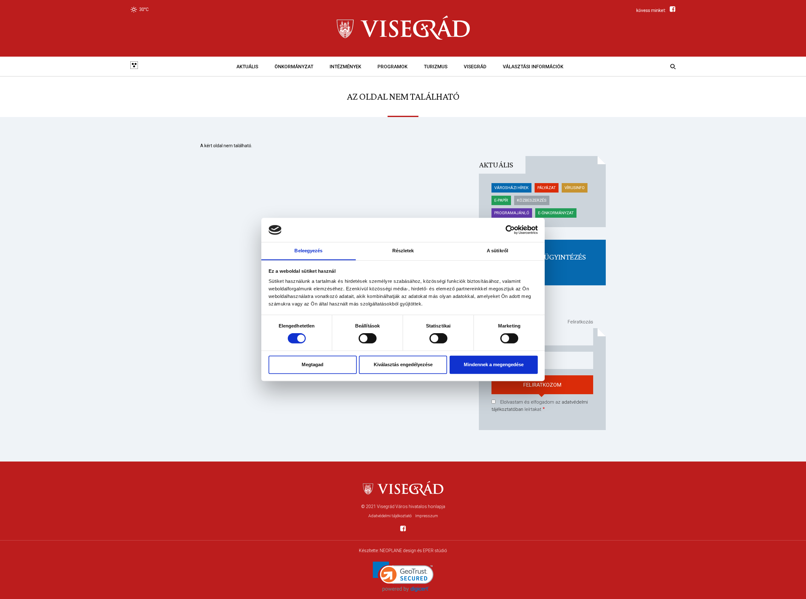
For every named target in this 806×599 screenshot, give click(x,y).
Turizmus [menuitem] (435, 67)
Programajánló (511, 212)
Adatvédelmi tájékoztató (390, 515)
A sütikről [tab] (497, 250)
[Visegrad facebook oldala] (403, 530)
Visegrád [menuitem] (475, 67)
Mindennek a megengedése (494, 364)
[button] (403, 577)
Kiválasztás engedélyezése (403, 364)
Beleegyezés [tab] (308, 250)
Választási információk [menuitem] (533, 67)
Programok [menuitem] (392, 67)
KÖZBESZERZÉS (532, 200)
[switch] (368, 338)
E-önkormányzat (556, 212)
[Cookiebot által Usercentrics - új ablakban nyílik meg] (510, 230)
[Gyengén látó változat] (134, 66)
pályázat (546, 187)
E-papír (501, 200)
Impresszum (426, 515)
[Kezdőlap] (403, 28)
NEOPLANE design (398, 550)
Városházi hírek (511, 187)
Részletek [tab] (403, 250)
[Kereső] (672, 66)
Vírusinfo (575, 187)
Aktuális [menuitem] (247, 67)
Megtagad (312, 364)
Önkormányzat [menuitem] (294, 67)
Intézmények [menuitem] (345, 67)
